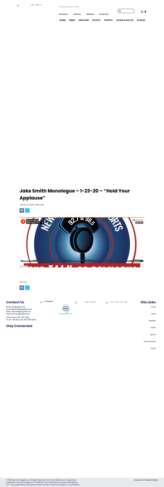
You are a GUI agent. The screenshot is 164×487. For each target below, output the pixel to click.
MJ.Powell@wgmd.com (21, 314)
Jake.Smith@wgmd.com (21, 311)
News (153, 314)
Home (153, 307)
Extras (153, 348)
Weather (152, 321)
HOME (62, 20)
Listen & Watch (150, 341)
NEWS (72, 20)
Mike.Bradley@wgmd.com (21, 309)
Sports (96, 20)
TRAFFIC (108, 20)
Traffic (153, 327)
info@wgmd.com (18, 307)
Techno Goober (151, 480)
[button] (142, 11)
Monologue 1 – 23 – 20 (87, 270)
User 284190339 (75, 270)
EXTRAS (141, 20)
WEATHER (84, 20)
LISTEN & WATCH (125, 20)
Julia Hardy (39, 205)
